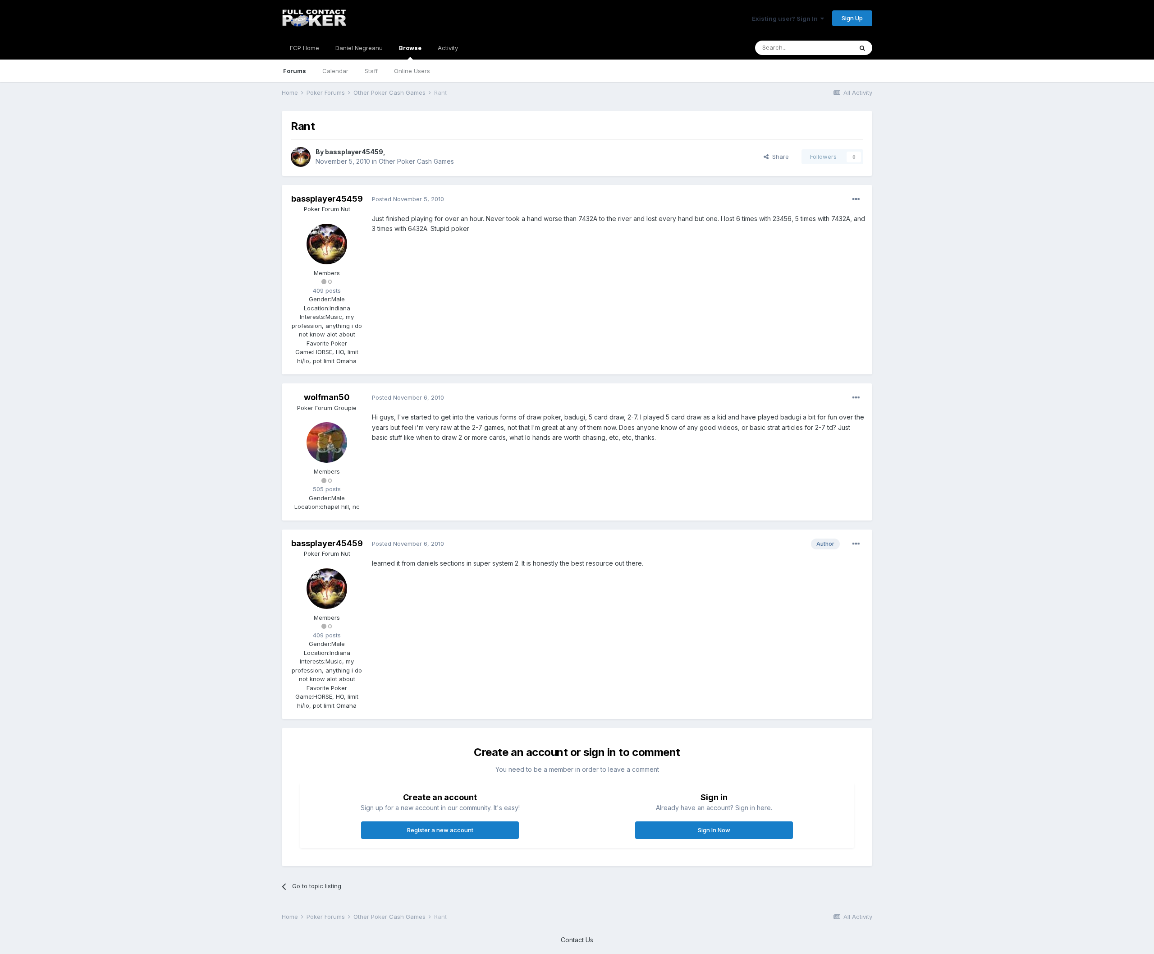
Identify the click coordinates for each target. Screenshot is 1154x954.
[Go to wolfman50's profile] (327, 442)
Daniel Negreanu (359, 47)
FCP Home (304, 47)
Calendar (335, 70)
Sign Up (852, 18)
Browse (410, 47)
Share (779, 156)
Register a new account (440, 830)
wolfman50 (327, 397)
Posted (408, 199)
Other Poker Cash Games (416, 161)
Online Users (412, 70)
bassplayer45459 (354, 152)
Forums (294, 70)
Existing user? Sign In (786, 18)
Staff (371, 70)
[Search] (862, 48)
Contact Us (577, 940)
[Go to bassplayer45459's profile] (301, 157)
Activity (448, 47)
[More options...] (856, 199)
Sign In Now (714, 830)
